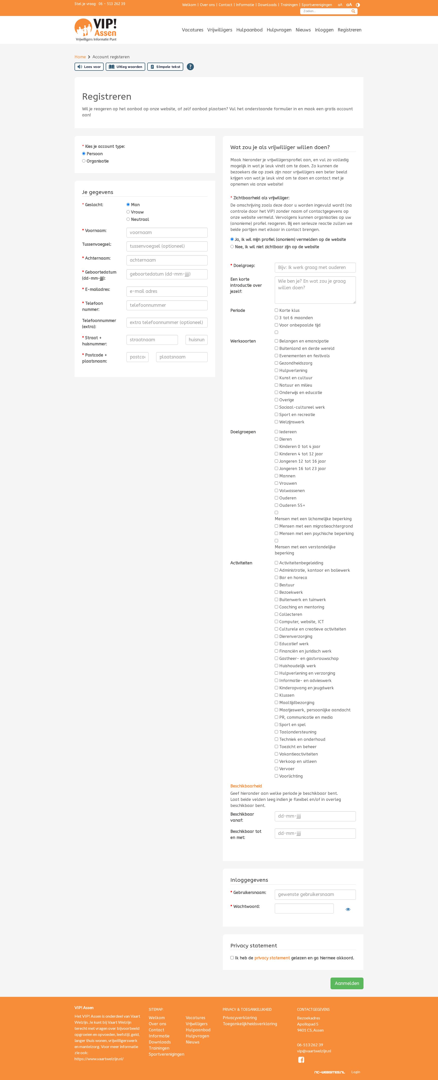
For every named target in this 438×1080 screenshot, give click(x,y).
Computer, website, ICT (301, 621)
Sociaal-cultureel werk (302, 407)
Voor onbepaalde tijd (300, 325)
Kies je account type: (105, 146)
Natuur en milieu (295, 385)
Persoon (94, 153)
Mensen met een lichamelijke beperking (313, 518)
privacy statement (272, 958)
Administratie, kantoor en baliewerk (314, 570)
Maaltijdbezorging (296, 702)
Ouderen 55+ (292, 505)
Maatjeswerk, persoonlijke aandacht (315, 710)
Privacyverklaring (240, 1017)
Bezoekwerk (291, 592)
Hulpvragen (279, 30)
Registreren (349, 30)
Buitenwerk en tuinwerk (302, 599)
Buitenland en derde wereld (307, 348)
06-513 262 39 (310, 1044)
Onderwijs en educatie (300, 392)
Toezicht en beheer (298, 746)
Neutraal (139, 219)
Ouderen (287, 498)
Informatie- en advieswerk (305, 680)
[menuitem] (192, 30)
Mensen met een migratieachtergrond (316, 526)
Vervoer (287, 768)
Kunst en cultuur (296, 377)
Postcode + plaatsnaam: (94, 358)
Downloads (267, 5)
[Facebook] (301, 1060)
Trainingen (289, 5)
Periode (237, 310)
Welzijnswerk (291, 422)
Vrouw (137, 212)
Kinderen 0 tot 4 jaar (299, 446)
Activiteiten (241, 563)
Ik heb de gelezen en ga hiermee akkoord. (294, 958)
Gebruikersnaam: (248, 892)
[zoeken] (353, 12)
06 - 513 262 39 (112, 4)
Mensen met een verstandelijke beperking (305, 550)
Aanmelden (347, 983)
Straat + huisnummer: (94, 340)
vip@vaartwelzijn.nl (314, 1050)
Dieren (285, 439)
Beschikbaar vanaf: (242, 817)
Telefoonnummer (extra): (99, 323)
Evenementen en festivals (304, 355)
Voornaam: (94, 230)
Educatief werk (294, 643)
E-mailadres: (96, 289)
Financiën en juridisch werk (305, 651)
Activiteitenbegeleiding (301, 563)
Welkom (189, 5)
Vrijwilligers (219, 30)
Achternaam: (96, 258)
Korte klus (289, 310)
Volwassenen (292, 490)
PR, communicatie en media (306, 717)
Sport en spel (292, 724)
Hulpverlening (293, 370)
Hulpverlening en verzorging (307, 673)
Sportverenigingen (317, 5)
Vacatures (192, 30)
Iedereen (288, 431)
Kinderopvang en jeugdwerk (306, 688)
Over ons (207, 5)
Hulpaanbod (249, 30)
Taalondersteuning (297, 732)
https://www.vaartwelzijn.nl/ (99, 1058)
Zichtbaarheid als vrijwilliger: (261, 197)
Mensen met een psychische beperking (316, 533)
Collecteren (290, 614)
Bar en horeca (293, 577)
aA (340, 5)
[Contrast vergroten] (357, 5)
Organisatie (97, 161)
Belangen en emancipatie (304, 341)
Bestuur (287, 585)
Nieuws (303, 30)
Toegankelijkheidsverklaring (250, 1023)
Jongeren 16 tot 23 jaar (302, 468)
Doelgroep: (242, 265)
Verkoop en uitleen (298, 761)
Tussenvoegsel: (96, 244)
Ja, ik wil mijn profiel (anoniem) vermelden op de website (290, 239)
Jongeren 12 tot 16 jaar (302, 461)
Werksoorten (243, 341)
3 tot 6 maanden (296, 317)
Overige (286, 400)
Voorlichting (291, 776)
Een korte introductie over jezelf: (246, 285)
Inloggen (324, 30)
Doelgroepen (243, 431)
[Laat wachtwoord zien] (348, 909)
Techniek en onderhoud (302, 739)
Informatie (245, 5)
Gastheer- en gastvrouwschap (309, 658)
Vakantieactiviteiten (298, 754)
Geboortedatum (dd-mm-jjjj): (99, 275)
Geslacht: (94, 204)
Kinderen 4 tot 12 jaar (301, 454)
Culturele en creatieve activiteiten (312, 629)
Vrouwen (288, 483)
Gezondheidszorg (295, 363)
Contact (225, 5)
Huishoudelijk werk (297, 665)
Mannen (287, 476)
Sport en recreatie (297, 414)
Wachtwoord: (245, 906)
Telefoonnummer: (92, 306)
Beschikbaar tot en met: (245, 834)
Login (356, 1072)
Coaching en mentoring (301, 607)
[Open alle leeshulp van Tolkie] (190, 66)
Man (135, 204)
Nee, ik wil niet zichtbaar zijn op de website (276, 246)
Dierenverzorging (295, 636)
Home (81, 57)
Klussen (286, 695)
